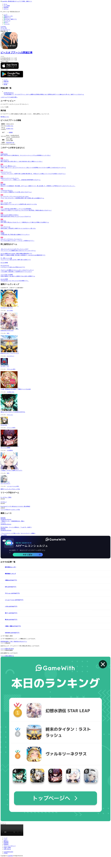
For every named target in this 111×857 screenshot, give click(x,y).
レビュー (6, 82)
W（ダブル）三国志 (6, 497)
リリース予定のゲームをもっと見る (10, 509)
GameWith (10, 855)
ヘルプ (5, 839)
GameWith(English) (8, 851)
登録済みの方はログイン (20, 641)
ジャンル (7, 24)
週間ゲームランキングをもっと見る (10, 489)
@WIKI (6, 853)
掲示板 (5, 84)
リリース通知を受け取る (7, 648)
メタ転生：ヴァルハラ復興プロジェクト (11, 470)
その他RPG (10, 450)
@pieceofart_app (10, 142)
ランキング (7, 20)
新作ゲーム (8, 17)
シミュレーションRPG (13, 486)
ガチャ (6, 22)
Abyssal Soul (4, 425)
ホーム (5, 4)
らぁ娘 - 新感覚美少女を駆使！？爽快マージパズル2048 (16, 389)
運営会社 (6, 841)
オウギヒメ (4, 502)
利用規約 (6, 844)
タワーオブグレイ (5, 483)
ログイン (6, 9)
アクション (10, 414)
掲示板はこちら (5, 116)
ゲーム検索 (7, 5)
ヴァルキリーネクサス (7, 307)
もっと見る (4, 535)
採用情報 (6, 842)
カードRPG (10, 310)
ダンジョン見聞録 (5, 447)
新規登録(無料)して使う (7, 641)
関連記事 (6, 81)
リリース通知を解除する (7, 655)
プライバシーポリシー (10, 846)
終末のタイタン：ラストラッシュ (10, 353)
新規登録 (6, 7)
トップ (5, 14)
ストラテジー (10, 356)
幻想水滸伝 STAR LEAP (7, 330)
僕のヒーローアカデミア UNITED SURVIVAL (13, 412)
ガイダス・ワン (5, 366)
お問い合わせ (7, 849)
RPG (8, 333)
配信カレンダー (9, 16)
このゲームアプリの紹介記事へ (9, 97)
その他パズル (9, 125)
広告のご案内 (7, 847)
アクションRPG (11, 369)
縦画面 (11, 132)
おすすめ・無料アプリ (11, 19)
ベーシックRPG (11, 427)
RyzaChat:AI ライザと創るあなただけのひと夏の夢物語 (15, 506)
